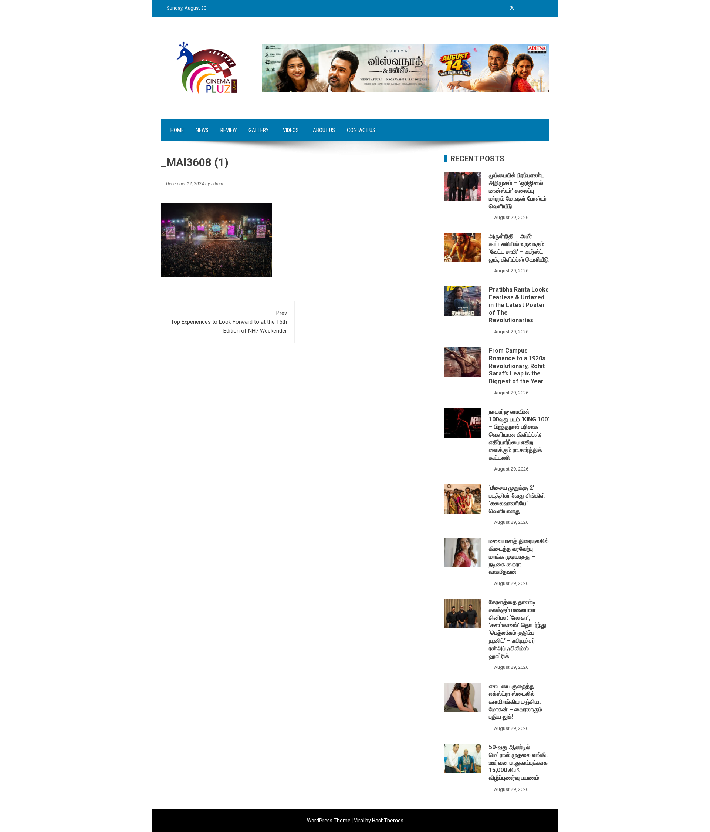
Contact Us (361, 130)
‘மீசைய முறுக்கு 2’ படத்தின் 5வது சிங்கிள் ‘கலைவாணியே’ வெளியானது (517, 499)
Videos (291, 130)
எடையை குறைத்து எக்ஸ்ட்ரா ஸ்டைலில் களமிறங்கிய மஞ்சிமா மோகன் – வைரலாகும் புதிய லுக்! (515, 701)
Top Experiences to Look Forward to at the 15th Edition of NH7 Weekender (229, 322)
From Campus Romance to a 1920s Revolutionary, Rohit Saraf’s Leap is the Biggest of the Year (517, 366)
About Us (324, 130)
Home (177, 130)
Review (228, 130)
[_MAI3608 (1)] (216, 239)
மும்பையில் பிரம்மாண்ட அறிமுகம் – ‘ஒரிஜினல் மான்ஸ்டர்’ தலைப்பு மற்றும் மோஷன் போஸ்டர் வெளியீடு (518, 190)
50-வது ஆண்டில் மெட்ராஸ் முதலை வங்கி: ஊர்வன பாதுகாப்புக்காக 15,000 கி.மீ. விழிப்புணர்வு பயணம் (518, 762)
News (202, 130)
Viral (359, 820)
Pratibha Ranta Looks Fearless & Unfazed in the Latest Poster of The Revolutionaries (519, 305)
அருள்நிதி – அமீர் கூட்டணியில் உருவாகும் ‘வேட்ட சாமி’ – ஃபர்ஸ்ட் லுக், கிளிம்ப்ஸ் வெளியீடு (519, 248)
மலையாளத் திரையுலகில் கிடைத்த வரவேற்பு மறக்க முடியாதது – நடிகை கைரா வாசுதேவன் (519, 556)
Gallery (258, 130)
